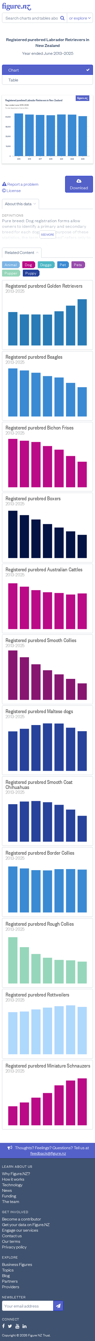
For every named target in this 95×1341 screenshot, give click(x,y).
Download (79, 187)
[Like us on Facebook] (3, 1326)
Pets (78, 264)
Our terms (11, 1241)
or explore (78, 18)
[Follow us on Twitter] (10, 1326)
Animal (11, 264)
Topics (8, 1270)
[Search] (62, 18)
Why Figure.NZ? (16, 1173)
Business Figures (17, 1264)
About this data (18, 203)
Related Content (19, 252)
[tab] (47, 70)
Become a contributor (21, 1219)
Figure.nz (16, 6)
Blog (6, 1275)
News (7, 1190)
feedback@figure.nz (48, 1153)
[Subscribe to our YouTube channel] (17, 1326)
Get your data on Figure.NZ (26, 1224)
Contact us (12, 1235)
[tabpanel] (47, 129)
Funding (9, 1195)
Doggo (46, 264)
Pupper (11, 273)
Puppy (30, 273)
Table (13, 79)
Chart (13, 70)
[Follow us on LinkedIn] (24, 1326)
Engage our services (20, 1230)
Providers (10, 1286)
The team (10, 1201)
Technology (12, 1184)
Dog (28, 264)
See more (47, 234)
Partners (10, 1281)
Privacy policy (14, 1246)
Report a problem (23, 184)
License (13, 190)
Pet (63, 264)
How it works (13, 1179)
